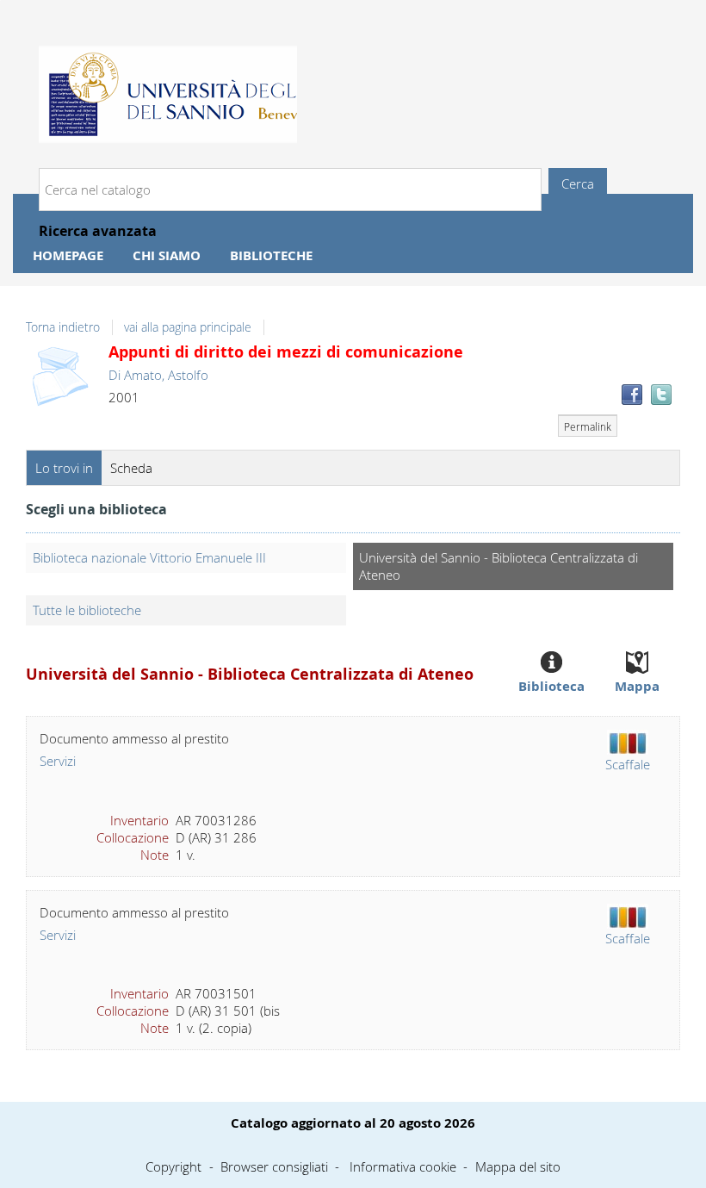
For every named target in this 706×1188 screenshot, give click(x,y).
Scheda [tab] (131, 467)
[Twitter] (661, 394)
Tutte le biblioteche (87, 610)
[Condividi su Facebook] (632, 394)
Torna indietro (63, 327)
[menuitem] (68, 255)
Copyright (173, 1166)
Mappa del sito (517, 1166)
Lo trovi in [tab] (64, 467)
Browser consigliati (274, 1166)
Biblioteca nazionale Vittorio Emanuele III (149, 557)
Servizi (58, 760)
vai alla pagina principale (187, 327)
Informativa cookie (403, 1166)
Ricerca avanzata (98, 231)
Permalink (587, 426)
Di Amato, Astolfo (158, 374)
